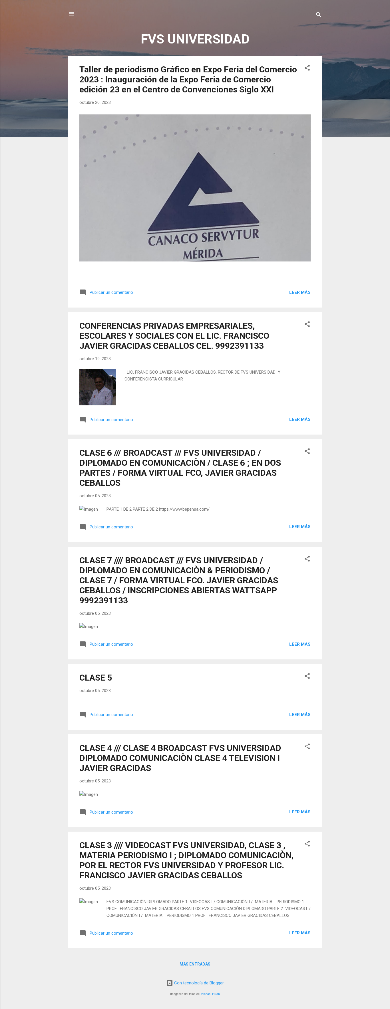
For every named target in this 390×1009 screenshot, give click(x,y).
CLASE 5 (95, 678)
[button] (307, 68)
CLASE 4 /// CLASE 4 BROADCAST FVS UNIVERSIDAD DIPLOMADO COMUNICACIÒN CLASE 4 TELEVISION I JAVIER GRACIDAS (180, 758)
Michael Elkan (210, 994)
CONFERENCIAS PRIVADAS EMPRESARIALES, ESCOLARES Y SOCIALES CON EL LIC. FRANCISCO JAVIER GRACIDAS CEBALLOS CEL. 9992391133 (174, 336)
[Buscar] (318, 15)
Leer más (300, 292)
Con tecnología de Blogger (198, 983)
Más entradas (195, 964)
